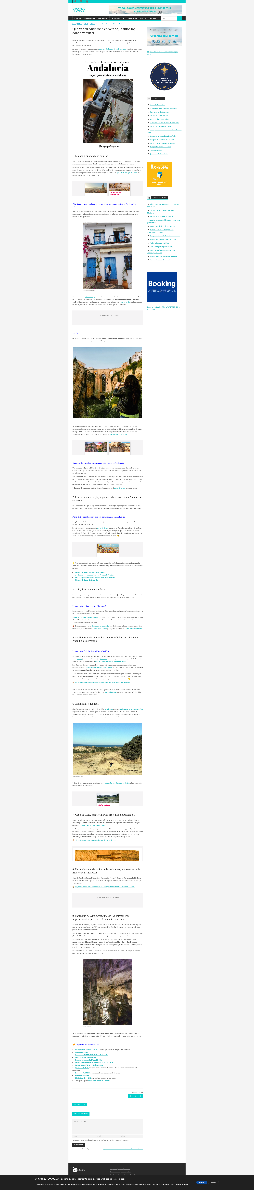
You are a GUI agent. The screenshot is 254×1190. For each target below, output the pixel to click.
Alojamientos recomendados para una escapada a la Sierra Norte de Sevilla (102, 682)
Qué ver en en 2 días (159, 154)
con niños (159, 119)
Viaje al (160, 260)
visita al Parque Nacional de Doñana (117, 783)
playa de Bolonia (103, 528)
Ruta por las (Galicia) (162, 140)
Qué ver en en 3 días (160, 126)
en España (161, 216)
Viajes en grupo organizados (120, 1169)
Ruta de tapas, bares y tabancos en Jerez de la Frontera (95, 577)
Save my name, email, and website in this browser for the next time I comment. (101, 1140)
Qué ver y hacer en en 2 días (162, 143)
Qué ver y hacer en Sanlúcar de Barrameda (90, 572)
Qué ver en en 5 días (159, 116)
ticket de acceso (120, 488)
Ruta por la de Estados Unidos (165, 236)
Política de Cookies (182, 1184)
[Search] (179, 18)
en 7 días (157, 105)
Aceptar (201, 1182)
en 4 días (156, 150)
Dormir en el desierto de (162, 226)
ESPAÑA (86, 24)
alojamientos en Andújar (100, 626)
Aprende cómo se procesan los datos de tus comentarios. (123, 1149)
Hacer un (163, 256)
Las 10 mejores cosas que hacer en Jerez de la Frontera (94, 575)
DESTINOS (79, 24)
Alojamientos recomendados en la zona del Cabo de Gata (95, 840)
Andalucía (92, 24)
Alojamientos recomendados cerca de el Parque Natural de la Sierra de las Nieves (105, 887)
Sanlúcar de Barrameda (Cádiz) (131, 709)
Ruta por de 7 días (160, 147)
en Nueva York (163, 108)
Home (74, 24)
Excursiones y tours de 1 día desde (164, 123)
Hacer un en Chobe (163, 239)
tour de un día (125, 302)
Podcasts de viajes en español (120, 1172)
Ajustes (213, 1182)
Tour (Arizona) (161, 247)
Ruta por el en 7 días (163, 136)
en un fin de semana (159, 112)
